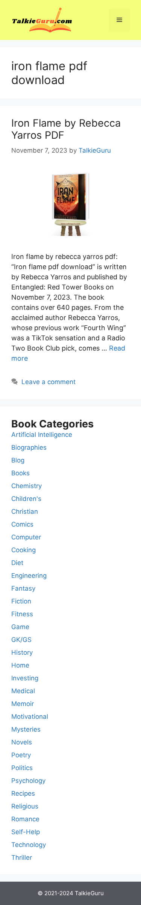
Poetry (21, 755)
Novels (21, 742)
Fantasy (23, 588)
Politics (22, 768)
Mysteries (26, 729)
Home (20, 665)
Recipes (23, 793)
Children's (26, 498)
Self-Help (25, 832)
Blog (17, 460)
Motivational (29, 716)
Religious (24, 806)
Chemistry (26, 486)
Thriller (21, 857)
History (22, 652)
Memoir (22, 703)
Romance (25, 819)
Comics (22, 524)
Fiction (21, 601)
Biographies (29, 447)
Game (20, 627)
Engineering (29, 575)
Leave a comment (48, 382)
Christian (24, 511)
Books (20, 473)
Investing (24, 678)
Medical (23, 691)
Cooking (23, 550)
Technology (28, 844)
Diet (17, 563)
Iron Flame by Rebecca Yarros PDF (66, 129)
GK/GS (21, 639)
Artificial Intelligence (41, 434)
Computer (26, 537)
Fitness (22, 614)
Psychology (28, 780)
